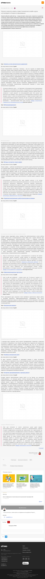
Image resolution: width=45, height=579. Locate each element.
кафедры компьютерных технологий (23, 445)
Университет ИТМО (12, 525)
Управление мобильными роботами (30, 261)
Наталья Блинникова (33, 452)
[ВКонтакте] (42, 8)
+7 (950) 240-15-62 (4, 561)
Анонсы (5, 494)
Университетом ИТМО (28, 570)
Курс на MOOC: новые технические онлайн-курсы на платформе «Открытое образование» (21, 485)
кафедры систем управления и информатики (12, 269)
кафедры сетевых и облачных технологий (33, 292)
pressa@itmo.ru (4, 565)
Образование (25, 548)
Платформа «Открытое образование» (16, 465)
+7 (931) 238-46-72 (4, 559)
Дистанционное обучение (22, 459)
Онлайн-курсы (13, 459)
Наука (23, 546)
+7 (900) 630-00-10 (4, 558)
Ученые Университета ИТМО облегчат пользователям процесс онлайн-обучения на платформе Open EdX (8, 485)
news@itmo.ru (9, 517)
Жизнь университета (26, 552)
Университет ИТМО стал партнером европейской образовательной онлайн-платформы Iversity (35, 485)
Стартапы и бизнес (26, 550)
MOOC (31, 459)
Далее (40, 501)
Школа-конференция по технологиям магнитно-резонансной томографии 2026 (18, 496)
